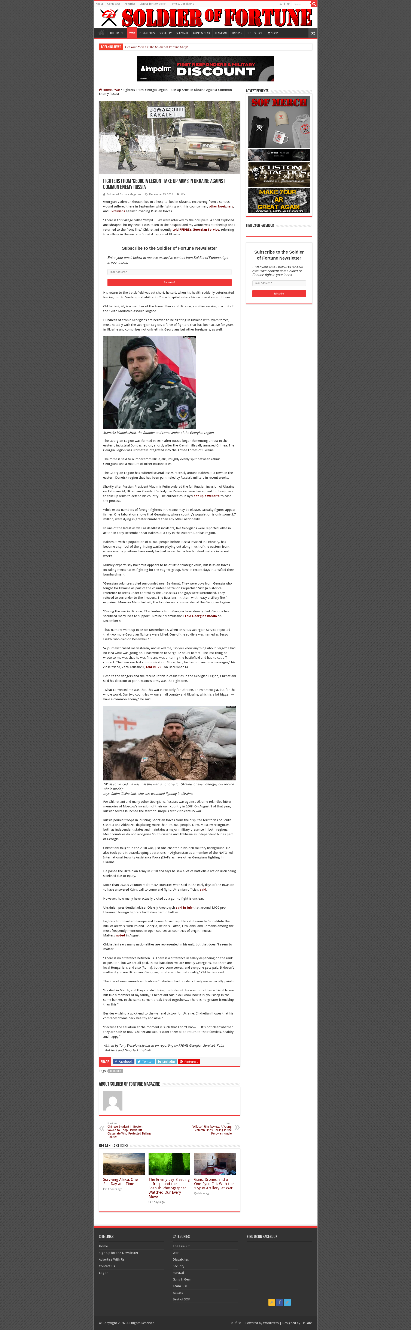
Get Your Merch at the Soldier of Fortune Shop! (156, 47)
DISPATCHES (147, 33)
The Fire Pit (181, 1246)
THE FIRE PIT (117, 33)
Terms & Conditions (182, 3)
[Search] (314, 4)
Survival (178, 1273)
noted (120, 935)
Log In (103, 1273)
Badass (178, 1293)
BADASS (237, 33)
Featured (115, 1071)
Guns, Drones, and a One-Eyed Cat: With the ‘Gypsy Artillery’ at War (214, 1183)
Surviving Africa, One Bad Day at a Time (120, 1181)
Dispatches (181, 1259)
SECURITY (165, 33)
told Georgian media (201, 616)
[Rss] (280, 4)
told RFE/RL (154, 667)
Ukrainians (117, 211)
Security (178, 1266)
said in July (184, 907)
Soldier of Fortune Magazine (124, 194)
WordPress (271, 1323)
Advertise (130, 3)
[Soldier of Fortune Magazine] (205, 17)
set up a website (207, 496)
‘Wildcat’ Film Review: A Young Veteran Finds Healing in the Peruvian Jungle (212, 1128)
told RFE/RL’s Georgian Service (195, 229)
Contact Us (113, 3)
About (99, 3)
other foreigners (221, 206)
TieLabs (306, 1323)
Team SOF (180, 1286)
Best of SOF (181, 1299)
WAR (132, 33)
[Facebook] (284, 4)
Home (101, 32)
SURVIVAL (182, 33)
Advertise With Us (112, 1259)
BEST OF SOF (255, 33)
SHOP (274, 33)
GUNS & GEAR (201, 33)
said (203, 889)
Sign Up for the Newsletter (118, 1253)
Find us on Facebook (260, 226)
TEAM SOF (221, 33)
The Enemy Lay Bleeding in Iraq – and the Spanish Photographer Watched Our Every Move (169, 1188)
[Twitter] (288, 4)
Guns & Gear (182, 1279)
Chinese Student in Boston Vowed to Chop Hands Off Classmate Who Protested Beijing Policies (129, 1130)
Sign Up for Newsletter (153, 3)
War (117, 90)
